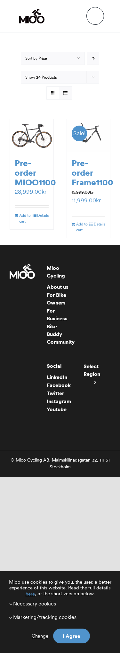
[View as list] (65, 93)
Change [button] (40, 636)
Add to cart (25, 218)
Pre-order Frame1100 (92, 173)
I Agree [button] (71, 636)
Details (43, 215)
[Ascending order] (93, 58)
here (30, 594)
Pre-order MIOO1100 (35, 173)
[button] (60, 603)
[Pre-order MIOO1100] (31, 135)
